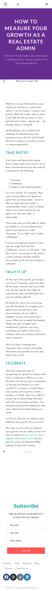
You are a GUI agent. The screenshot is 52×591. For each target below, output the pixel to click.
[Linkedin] (27, 577)
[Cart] (5, 4)
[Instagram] (13, 577)
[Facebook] (6, 577)
